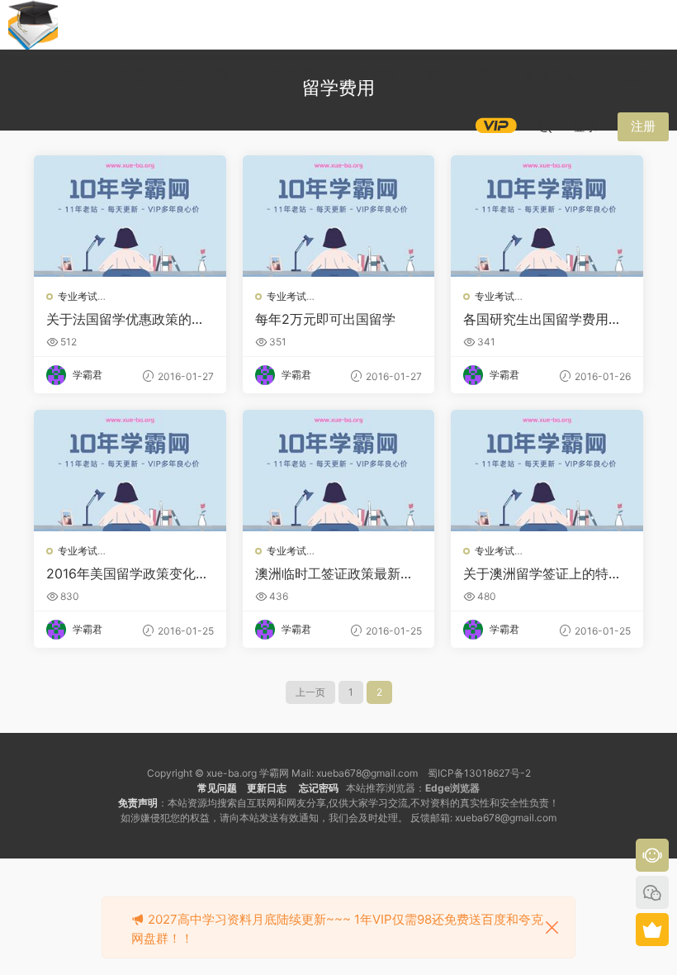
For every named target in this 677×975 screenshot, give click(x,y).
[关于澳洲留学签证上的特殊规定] (547, 470)
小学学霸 (285, 75)
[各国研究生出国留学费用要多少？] (547, 216)
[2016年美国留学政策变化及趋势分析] (130, 470)
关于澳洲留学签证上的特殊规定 (542, 573)
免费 (636, 75)
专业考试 (549, 75)
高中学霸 (118, 75)
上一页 (310, 692)
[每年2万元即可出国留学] (339, 216)
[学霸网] (33, 25)
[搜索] (545, 125)
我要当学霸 (459, 75)
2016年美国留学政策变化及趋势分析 (127, 573)
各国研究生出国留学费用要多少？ (542, 319)
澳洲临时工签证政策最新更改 (334, 573)
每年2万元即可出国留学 (325, 319)
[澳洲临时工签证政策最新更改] (339, 470)
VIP (65, 75)
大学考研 (369, 75)
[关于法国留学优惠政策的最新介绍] (130, 216)
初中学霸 (202, 75)
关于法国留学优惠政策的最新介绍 (125, 319)
